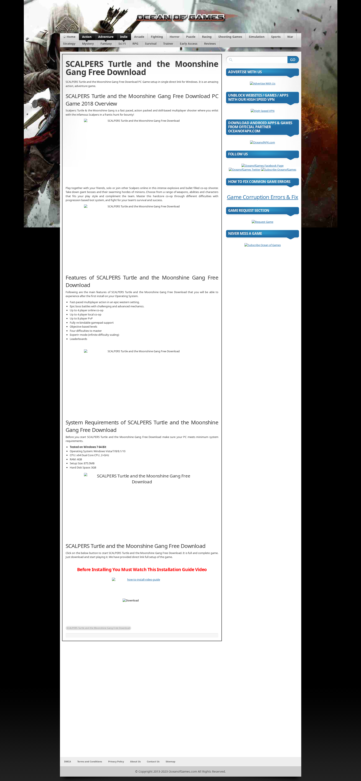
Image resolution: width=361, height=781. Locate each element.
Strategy (69, 44)
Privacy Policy (116, 761)
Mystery (88, 44)
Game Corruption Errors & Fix (262, 197)
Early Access (188, 44)
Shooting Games (230, 37)
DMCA (67, 761)
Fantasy (106, 44)
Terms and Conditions (89, 761)
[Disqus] (142, 702)
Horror (174, 37)
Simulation (256, 37)
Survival (150, 44)
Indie (123, 37)
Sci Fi (122, 44)
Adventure (105, 37)
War (290, 37)
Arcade (139, 37)
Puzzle (190, 37)
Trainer (168, 44)
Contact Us (153, 761)
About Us (135, 761)
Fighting (157, 37)
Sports (276, 37)
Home (71, 37)
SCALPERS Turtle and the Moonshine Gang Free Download (98, 627)
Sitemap (170, 761)
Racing (207, 37)
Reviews (210, 44)
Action (87, 37)
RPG (135, 44)
